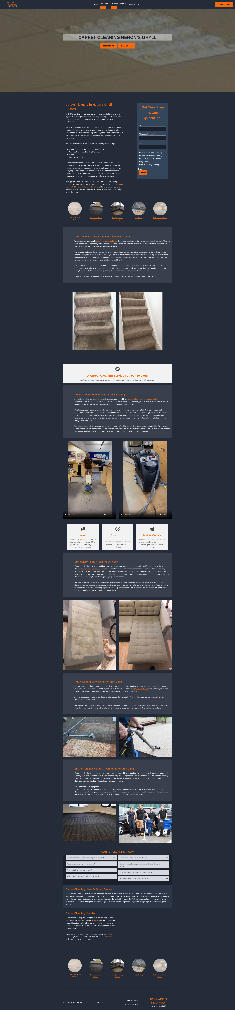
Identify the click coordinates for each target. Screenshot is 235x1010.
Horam (96, 920)
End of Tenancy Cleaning (149, 165)
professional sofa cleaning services (91, 569)
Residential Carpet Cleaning (151, 153)
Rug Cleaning (145, 162)
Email (141, 143)
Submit (143, 172)
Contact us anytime (107, 936)
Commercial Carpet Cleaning (151, 156)
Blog (139, 5)
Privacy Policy (132, 1000)
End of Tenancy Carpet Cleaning (160, 219)
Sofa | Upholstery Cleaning (117, 219)
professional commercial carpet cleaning (142, 399)
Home (96, 5)
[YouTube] (98, 1002)
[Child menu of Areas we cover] (114, 7)
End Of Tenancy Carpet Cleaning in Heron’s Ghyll (104, 768)
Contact (132, 5)
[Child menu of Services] (103, 7)
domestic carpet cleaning (105, 241)
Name (142, 125)
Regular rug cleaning (141, 689)
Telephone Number (147, 134)
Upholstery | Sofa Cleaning (150, 159)
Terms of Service (131, 1004)
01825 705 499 (224, 5)
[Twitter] (102, 1002)
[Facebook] (93, 1002)
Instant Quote (126, 46)
